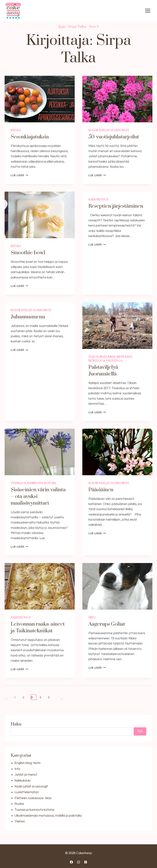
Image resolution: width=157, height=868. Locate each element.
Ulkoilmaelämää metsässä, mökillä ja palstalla (48, 815)
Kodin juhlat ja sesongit (108, 130)
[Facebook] (71, 862)
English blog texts (28, 763)
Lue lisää (19, 175)
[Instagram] (78, 862)
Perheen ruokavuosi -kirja (33, 798)
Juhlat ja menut (26, 774)
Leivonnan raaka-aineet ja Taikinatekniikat (38, 627)
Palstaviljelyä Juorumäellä (103, 370)
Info (92, 617)
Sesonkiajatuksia (30, 137)
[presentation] (40, 99)
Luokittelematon (27, 792)
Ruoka (16, 130)
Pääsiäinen (100, 489)
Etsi (140, 731)
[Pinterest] (86, 862)
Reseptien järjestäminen (115, 206)
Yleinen (20, 821)
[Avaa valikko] (147, 10)
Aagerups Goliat (106, 624)
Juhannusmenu (28, 317)
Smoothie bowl (28, 252)
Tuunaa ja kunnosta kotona (33, 483)
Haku (16, 724)
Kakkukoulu (98, 199)
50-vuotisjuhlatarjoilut (113, 137)
